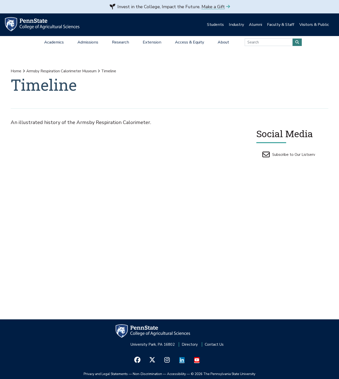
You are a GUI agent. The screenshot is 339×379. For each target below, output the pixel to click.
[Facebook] (137, 359)
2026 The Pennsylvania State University (223, 374)
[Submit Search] (297, 42)
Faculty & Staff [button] (280, 24)
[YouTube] (197, 359)
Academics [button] (54, 42)
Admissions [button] (87, 42)
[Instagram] (167, 359)
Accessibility (176, 374)
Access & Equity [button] (189, 42)
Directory (190, 344)
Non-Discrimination (147, 374)
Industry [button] (236, 24)
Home (16, 71)
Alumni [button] (255, 24)
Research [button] (120, 42)
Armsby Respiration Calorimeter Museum (61, 71)
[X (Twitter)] (152, 359)
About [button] (223, 42)
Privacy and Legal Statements (106, 374)
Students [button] (215, 24)
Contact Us (214, 344)
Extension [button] (152, 42)
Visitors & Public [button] (314, 24)
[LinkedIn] (182, 359)
